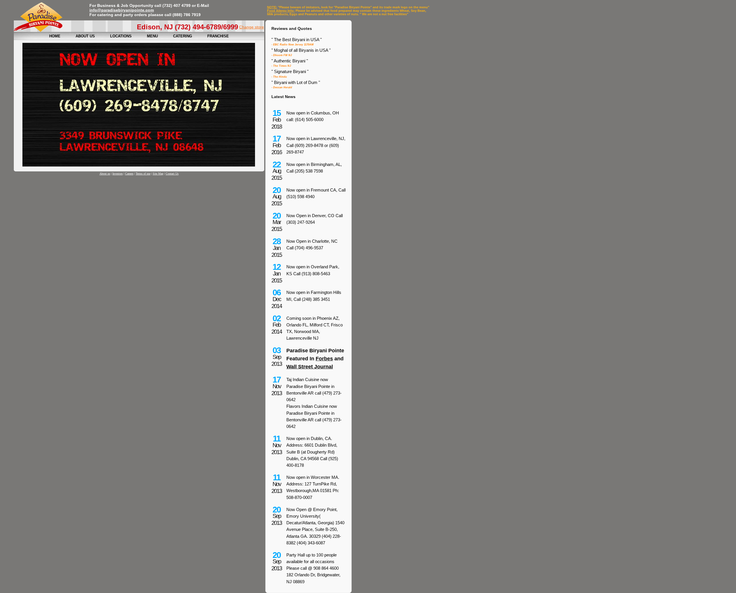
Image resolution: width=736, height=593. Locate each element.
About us (104, 173)
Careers (129, 173)
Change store (251, 27)
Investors (117, 173)
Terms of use (143, 173)
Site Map (158, 173)
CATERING (182, 36)
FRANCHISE (218, 36)
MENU (152, 36)
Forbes (324, 358)
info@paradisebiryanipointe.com (121, 10)
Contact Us (172, 173)
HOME (54, 36)
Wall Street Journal (309, 367)
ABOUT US (85, 36)
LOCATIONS (121, 36)
